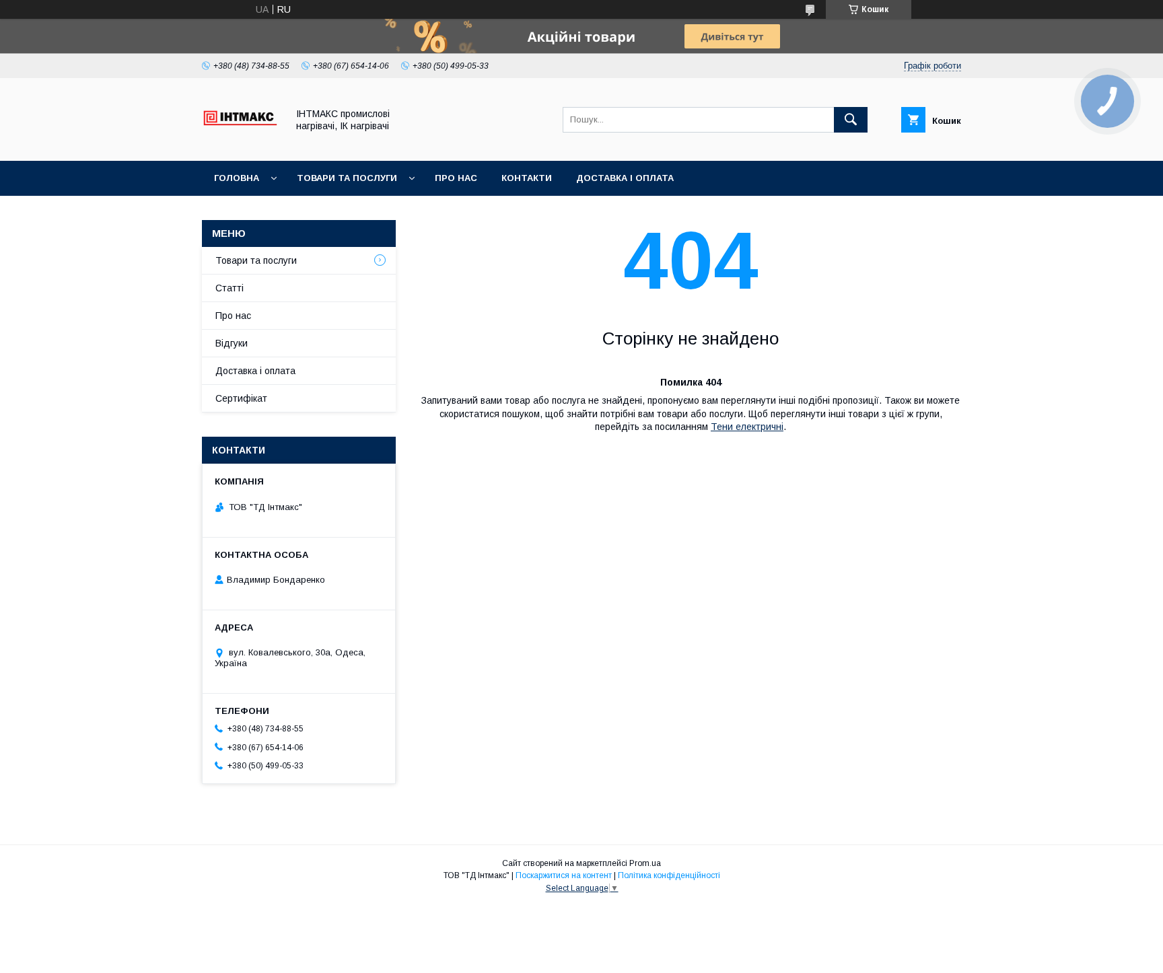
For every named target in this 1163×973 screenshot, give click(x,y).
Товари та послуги (347, 178)
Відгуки (231, 343)
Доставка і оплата (625, 178)
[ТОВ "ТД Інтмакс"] (241, 143)
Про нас (456, 178)
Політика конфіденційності (669, 875)
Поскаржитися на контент (564, 875)
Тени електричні (747, 426)
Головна (236, 178)
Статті (229, 288)
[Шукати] (851, 120)
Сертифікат (241, 398)
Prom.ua (645, 863)
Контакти (526, 178)
